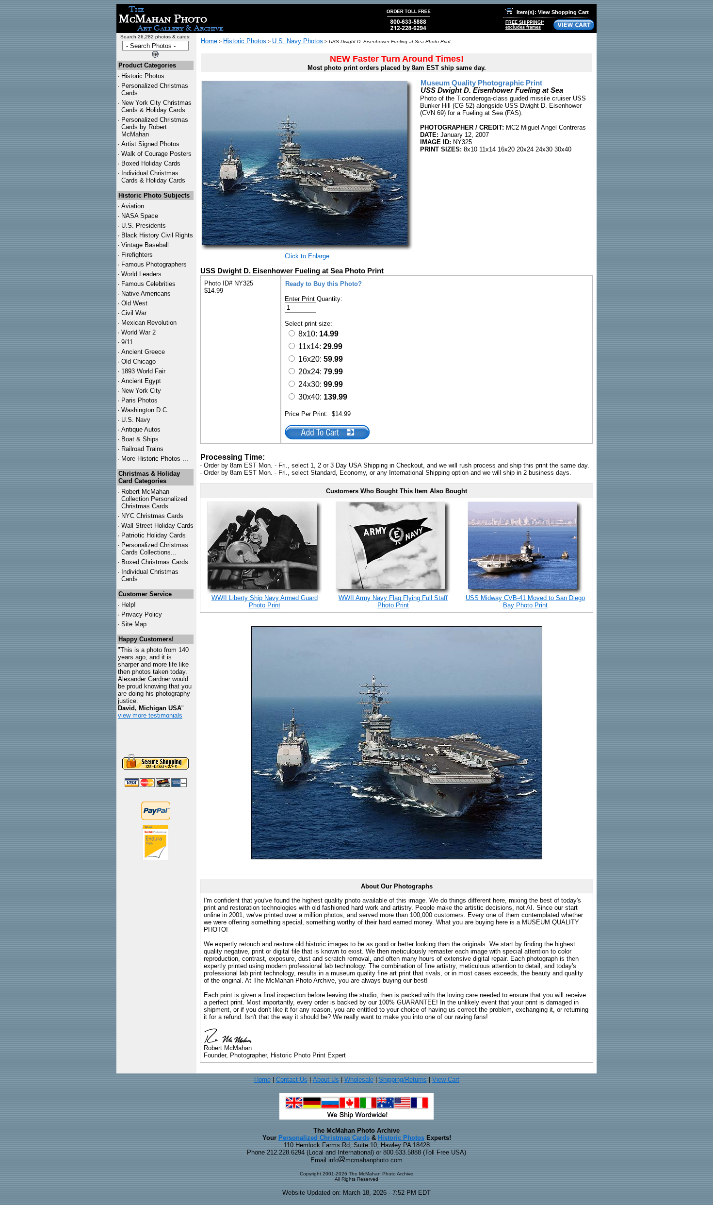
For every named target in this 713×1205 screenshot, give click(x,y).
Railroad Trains (142, 448)
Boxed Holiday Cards (150, 163)
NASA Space (139, 215)
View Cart (445, 1079)
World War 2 (138, 332)
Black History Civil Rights (157, 235)
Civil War (133, 313)
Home (209, 41)
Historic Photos (142, 76)
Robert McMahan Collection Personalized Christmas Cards (154, 499)
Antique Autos (141, 429)
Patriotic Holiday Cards (153, 535)
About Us (326, 1079)
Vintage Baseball (145, 245)
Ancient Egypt (141, 381)
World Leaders (141, 274)
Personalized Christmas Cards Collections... (154, 548)
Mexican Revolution (149, 322)
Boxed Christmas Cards (154, 562)
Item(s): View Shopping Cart (553, 12)
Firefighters (137, 254)
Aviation (132, 206)
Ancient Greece (143, 351)
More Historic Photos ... (154, 458)
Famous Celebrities (148, 283)
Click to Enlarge (307, 256)
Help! (128, 604)
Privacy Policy (141, 614)
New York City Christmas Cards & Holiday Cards (156, 106)
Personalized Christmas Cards (324, 1137)
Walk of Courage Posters (156, 153)
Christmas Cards (152, 515)
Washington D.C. (145, 410)
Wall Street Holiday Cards (157, 525)
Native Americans (146, 293)
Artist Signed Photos (150, 144)
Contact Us (292, 1079)
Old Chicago (138, 361)
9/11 (127, 342)
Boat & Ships (140, 439)
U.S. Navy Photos (297, 41)
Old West (134, 303)
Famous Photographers (154, 264)
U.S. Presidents (143, 225)
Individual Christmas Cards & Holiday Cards (153, 176)
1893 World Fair (143, 371)
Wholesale (358, 1079)
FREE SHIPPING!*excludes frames (524, 25)
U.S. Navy (135, 419)
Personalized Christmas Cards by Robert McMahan (154, 127)
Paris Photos (139, 400)
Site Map (133, 624)
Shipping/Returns (403, 1079)
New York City (141, 390)
